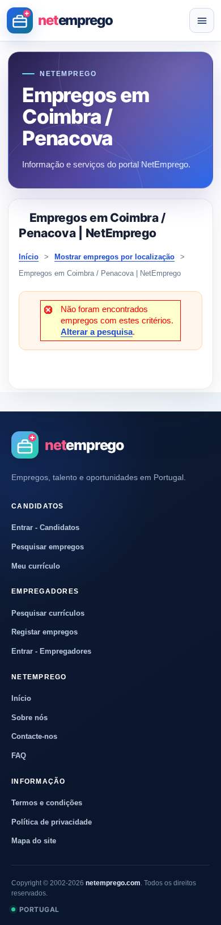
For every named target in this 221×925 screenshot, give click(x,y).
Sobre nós (29, 717)
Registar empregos (44, 632)
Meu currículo (35, 566)
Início (29, 257)
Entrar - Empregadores (51, 651)
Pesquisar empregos (47, 547)
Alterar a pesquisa (97, 332)
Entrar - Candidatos (45, 527)
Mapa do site (33, 840)
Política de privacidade (51, 822)
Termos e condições (46, 802)
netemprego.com (113, 883)
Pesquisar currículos (47, 613)
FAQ (18, 755)
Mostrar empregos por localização (114, 257)
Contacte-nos (34, 736)
